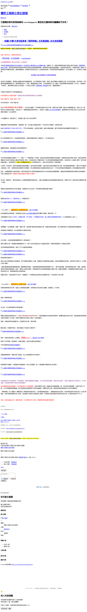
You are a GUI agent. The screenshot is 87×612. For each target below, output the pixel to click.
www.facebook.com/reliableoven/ (14, 431)
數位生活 (14, 26)
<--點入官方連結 (33, 210)
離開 (10, 608)
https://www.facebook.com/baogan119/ (22, 564)
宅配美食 (14, 464)
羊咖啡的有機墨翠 (14, 345)
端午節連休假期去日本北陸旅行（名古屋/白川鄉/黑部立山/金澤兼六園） (25, 65)
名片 (5, 34)
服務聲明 (59, 588)
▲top (2, 467)
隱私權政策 (53, 588)
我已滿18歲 (4, 608)
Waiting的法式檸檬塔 (54, 110)
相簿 (5, 29)
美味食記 (14, 462)
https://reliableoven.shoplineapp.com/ (15, 428)
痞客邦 (21, 457)
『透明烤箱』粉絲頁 (41, 85)
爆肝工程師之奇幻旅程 (14, 13)
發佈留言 (3, 480)
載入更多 (3, 470)
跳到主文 (3, 18)
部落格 (6, 32)
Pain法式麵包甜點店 (31, 213)
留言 (24, 457)
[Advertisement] (35, 575)
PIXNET (31, 588)
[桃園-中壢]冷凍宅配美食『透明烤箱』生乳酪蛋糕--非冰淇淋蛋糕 (33, 41)
